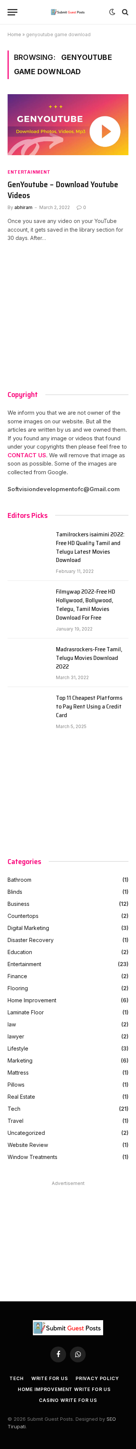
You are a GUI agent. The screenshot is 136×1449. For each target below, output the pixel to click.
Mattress (18, 1072)
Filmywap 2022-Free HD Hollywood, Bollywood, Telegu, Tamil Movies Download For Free (85, 605)
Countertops (23, 916)
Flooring (18, 988)
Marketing (20, 1060)
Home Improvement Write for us (64, 1389)
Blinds (15, 892)
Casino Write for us (68, 1400)
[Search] (124, 12)
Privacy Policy (97, 1378)
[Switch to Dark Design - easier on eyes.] (112, 12)
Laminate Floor (26, 1012)
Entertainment (29, 172)
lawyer (16, 1036)
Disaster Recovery (31, 940)
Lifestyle (18, 1048)
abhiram (23, 207)
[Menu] (12, 12)
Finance (17, 976)
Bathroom (19, 879)
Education (20, 952)
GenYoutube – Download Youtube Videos (63, 190)
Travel (15, 1121)
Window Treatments (32, 1157)
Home (14, 34)
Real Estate (21, 1096)
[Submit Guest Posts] (68, 12)
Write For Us (49, 1378)
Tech (14, 1108)
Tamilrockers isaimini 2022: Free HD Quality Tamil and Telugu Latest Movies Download (90, 547)
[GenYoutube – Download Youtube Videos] (68, 128)
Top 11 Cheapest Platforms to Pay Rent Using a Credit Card (89, 707)
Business (18, 904)
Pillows (16, 1084)
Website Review (28, 1145)
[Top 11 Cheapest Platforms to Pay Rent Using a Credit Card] (28, 707)
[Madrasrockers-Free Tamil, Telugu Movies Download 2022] (28, 658)
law (12, 1024)
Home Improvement (32, 1000)
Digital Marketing (28, 928)
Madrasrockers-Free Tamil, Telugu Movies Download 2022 (89, 658)
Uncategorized (26, 1133)
